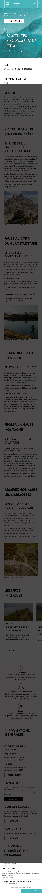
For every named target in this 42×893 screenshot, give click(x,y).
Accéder (13, 838)
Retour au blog (14, 21)
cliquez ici (27, 718)
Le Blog (13, 13)
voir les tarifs (14, 775)
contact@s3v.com (26, 716)
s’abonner (14, 799)
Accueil (6, 13)
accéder (13, 821)
